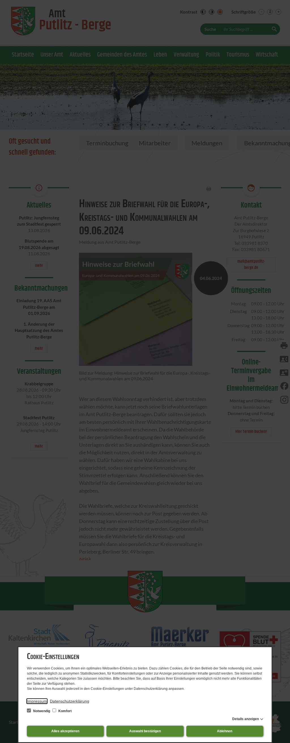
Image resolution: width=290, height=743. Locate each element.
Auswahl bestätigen (145, 731)
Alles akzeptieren (65, 731)
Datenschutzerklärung (69, 701)
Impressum (37, 701)
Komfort (64, 711)
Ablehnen (224, 731)
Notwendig (41, 711)
